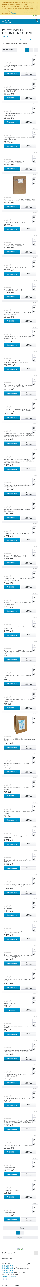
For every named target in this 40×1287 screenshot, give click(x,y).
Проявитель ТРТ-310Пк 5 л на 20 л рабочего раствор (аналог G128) (19, 579)
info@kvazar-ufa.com (9, 1276)
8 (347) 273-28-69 (7, 1272)
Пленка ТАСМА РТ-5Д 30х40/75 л (15, 245)
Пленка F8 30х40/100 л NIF (13, 290)
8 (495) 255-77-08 (7, 1266)
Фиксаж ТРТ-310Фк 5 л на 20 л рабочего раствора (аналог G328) (17, 603)
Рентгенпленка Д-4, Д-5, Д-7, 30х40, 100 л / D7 (19, 1145)
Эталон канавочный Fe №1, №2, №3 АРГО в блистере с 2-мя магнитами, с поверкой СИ (19, 1122)
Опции (12, 1010)
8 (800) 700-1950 (7, 1268)
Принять (14, 13)
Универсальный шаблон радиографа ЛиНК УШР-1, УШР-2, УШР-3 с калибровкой (18, 1051)
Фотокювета (8, 908)
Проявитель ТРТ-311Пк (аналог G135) (16, 533)
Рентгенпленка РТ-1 (10, 1168)
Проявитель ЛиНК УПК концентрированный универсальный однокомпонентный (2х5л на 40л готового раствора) (19, 435)
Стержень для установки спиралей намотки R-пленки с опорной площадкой (19, 885)
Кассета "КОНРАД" (10, 1003)
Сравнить (34, 64)
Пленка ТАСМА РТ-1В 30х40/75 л (15, 162)
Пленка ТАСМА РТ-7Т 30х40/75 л (15, 222)
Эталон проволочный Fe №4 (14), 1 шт (17, 1098)
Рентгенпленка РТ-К (10, 1213)
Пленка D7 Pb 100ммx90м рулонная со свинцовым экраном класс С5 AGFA (17, 361)
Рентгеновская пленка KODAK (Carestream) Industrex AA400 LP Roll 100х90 (18, 386)
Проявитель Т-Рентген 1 (12, 1190)
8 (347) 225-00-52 (7, 1270)
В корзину (13, 74)
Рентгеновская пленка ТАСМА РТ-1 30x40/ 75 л (20, 200)
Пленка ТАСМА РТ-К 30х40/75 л (15, 267)
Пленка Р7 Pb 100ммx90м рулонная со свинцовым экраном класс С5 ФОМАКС (17, 410)
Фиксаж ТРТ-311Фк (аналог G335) (15, 556)
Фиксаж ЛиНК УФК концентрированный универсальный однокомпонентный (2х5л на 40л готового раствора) (19, 460)
